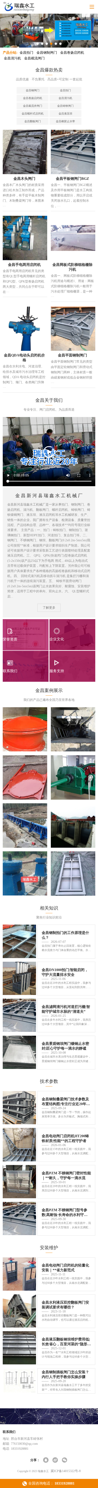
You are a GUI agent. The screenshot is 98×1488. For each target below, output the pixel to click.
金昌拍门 (26, 52)
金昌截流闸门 (34, 58)
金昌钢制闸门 (46, 52)
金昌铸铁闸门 (65, 105)
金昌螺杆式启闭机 (33, 113)
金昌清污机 (12, 58)
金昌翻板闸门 (32, 121)
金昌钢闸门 (32, 90)
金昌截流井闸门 (32, 105)
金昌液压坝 (65, 113)
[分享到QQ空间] (46, 1460)
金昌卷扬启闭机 (72, 52)
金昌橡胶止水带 (65, 121)
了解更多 (49, 607)
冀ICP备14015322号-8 (66, 1471)
